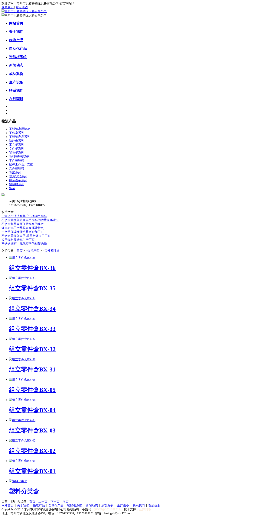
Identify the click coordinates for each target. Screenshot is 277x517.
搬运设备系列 (18, 180)
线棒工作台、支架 (21, 164)
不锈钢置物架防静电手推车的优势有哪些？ (30, 220)
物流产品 (16, 40)
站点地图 (22, 7)
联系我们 (8, 7)
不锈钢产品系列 (19, 136)
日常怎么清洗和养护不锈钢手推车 (24, 216)
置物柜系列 (16, 152)
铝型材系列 (16, 184)
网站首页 (16, 23)
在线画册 (16, 99)
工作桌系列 (16, 132)
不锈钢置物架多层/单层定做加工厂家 (26, 235)
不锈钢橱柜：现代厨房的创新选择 (24, 243)
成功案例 (16, 74)
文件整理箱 (16, 168)
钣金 (12, 188)
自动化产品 (18, 48)
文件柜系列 (16, 148)
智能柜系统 (18, 57)
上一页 (42, 501)
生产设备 (16, 82)
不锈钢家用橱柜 (19, 128)
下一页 (55, 501)
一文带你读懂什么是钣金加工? (22, 231)
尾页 (66, 501)
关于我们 (16, 32)
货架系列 (15, 172)
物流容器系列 (18, 176)
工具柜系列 (16, 144)
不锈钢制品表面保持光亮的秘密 (23, 224)
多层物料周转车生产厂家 (18, 239)
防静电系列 (16, 140)
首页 (20, 250)
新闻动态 (16, 65)
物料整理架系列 (19, 156)
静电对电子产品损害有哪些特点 (23, 228)
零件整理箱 (16, 160)
